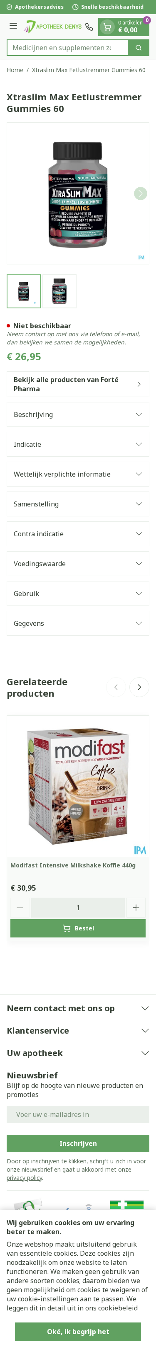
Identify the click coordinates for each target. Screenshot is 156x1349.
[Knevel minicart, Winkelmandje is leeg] (107, 26)
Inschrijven (78, 1143)
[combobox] (68, 47)
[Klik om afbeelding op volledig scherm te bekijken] (78, 193)
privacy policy (24, 1178)
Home (15, 70)
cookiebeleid (118, 1308)
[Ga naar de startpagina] (52, 27)
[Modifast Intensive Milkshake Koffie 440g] (78, 786)
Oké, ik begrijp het (78, 1331)
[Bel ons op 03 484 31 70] (89, 27)
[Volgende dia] (139, 687)
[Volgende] (140, 193)
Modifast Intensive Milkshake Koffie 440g (73, 865)
